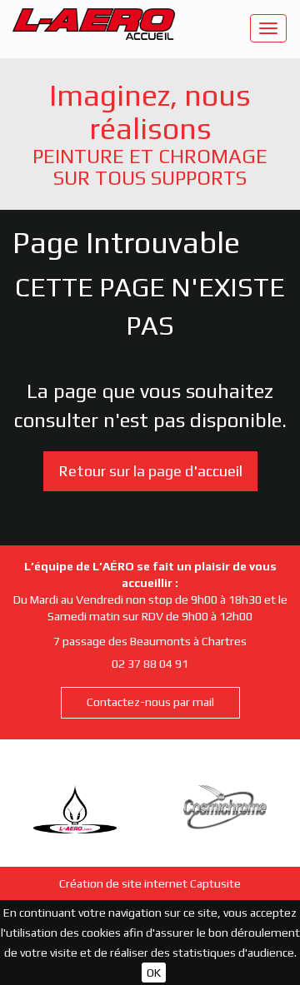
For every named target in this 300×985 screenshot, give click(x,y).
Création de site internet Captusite (150, 883)
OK (154, 972)
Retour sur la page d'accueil (150, 471)
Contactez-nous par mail (150, 702)
